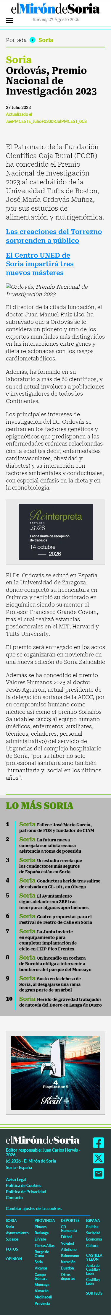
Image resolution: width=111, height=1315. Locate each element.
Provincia (45, 1220)
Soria (45, 40)
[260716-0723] (55, 1072)
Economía (94, 1239)
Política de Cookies (23, 1185)
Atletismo (69, 1249)
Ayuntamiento (17, 1233)
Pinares (40, 1227)
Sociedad (93, 1233)
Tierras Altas (44, 1246)
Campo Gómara (41, 1276)
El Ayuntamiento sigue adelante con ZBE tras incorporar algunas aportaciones (54, 902)
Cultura (92, 1246)
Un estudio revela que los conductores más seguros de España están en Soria (50, 866)
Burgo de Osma (42, 1254)
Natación (68, 1262)
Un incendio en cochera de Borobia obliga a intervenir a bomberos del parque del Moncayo (55, 964)
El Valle (40, 1239)
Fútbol (66, 1237)
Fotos (12, 1249)
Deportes (70, 1220)
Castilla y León (94, 1257)
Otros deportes (68, 1276)
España (93, 1220)
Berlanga (42, 1233)
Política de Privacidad (26, 1191)
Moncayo (42, 1285)
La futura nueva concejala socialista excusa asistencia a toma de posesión (50, 846)
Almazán (42, 1291)
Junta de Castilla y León (93, 1269)
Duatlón (67, 1268)
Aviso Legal (16, 1179)
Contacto (14, 1197)
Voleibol (67, 1243)
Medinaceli (43, 1297)
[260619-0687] (56, 531)
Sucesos (12, 1239)
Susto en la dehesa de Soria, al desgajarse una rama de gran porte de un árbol (50, 984)
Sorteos (94, 1293)
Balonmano (70, 1256)
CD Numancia (69, 1229)
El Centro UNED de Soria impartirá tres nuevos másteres (40, 264)
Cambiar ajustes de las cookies (34, 1208)
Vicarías (41, 1268)
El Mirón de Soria (55, 10)
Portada (16, 40)
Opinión (14, 1259)
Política (92, 1227)
